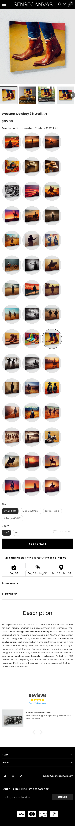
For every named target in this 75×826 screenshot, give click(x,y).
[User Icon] (64, 4)
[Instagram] (13, 776)
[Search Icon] (60, 4)
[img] (37, 700)
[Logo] (33, 4)
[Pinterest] (21, 776)
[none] (8, 95)
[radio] (12, 142)
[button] (34, 732)
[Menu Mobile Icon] (4, 4)
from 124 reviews (37, 703)
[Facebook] (5, 776)
